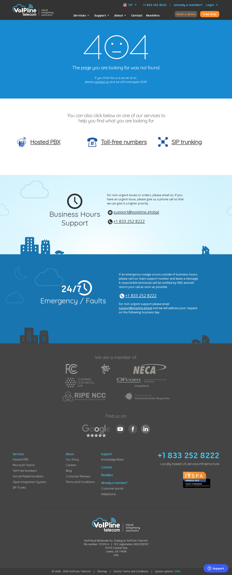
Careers (71, 465)
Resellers (153, 15)
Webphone (108, 494)
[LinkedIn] (145, 429)
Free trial (209, 14)
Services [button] (79, 15)
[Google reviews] (97, 433)
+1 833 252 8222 (155, 5)
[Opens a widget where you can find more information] (215, 568)
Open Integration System (29, 482)
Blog (69, 470)
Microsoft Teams (24, 465)
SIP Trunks (19, 487)
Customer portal (112, 488)
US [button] (130, 5)
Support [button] (100, 15)
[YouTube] (120, 429)
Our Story (72, 459)
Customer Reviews (78, 476)
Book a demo (186, 14)
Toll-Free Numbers (25, 470)
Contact (136, 15)
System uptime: (167, 571)
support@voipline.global (136, 212)
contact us (101, 82)
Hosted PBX (20, 459)
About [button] (118, 15)
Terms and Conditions (80, 482)
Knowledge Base (112, 459)
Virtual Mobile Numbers (28, 476)
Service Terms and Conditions (130, 571)
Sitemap (102, 571)
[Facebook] (133, 429)
